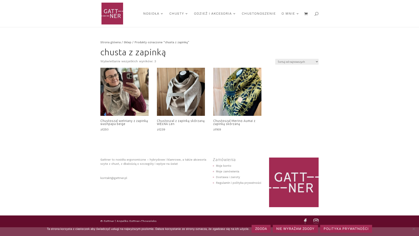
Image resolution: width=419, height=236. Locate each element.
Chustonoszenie (259, 14)
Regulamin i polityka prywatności (238, 182)
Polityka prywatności (346, 229)
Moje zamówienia (227, 171)
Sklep (127, 42)
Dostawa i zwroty (228, 177)
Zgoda (261, 229)
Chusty (176, 14)
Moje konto (223, 165)
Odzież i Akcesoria (213, 14)
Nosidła (151, 14)
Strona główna (110, 42)
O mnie (288, 14)
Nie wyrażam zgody (295, 229)
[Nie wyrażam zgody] (413, 229)
